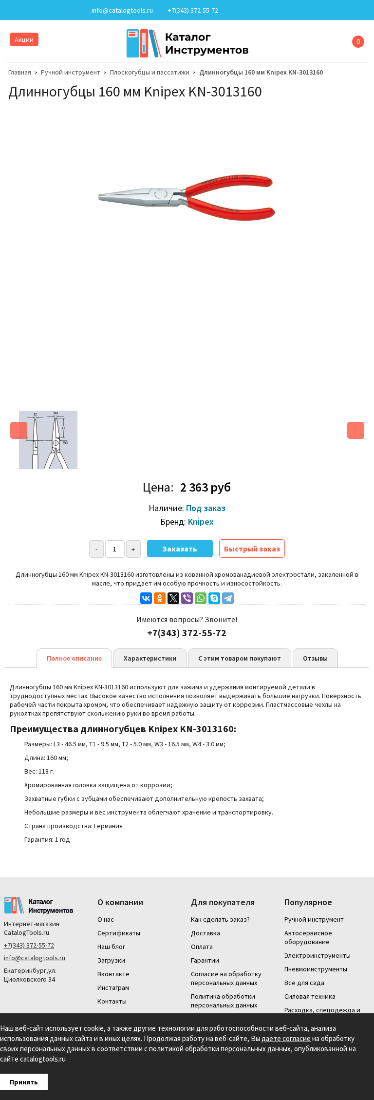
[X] (173, 598)
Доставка (205, 933)
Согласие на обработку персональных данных (226, 978)
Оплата (202, 946)
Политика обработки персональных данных (224, 1000)
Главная (19, 72)
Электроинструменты (317, 955)
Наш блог (111, 946)
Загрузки (111, 960)
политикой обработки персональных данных (220, 1048)
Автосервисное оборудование (308, 937)
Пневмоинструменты (315, 969)
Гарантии (205, 960)
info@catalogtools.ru (34, 957)
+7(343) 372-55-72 (29, 945)
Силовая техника (310, 996)
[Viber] (187, 598)
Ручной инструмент (70, 72)
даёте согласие (286, 1038)
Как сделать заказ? (220, 919)
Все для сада (304, 982)
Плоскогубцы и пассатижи (149, 72)
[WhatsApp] (200, 598)
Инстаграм (113, 987)
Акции (24, 39)
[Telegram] (228, 598)
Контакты (112, 1001)
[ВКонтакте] (146, 598)
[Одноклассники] (160, 598)
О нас (105, 919)
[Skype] (214, 598)
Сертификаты (118, 933)
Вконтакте (113, 973)
